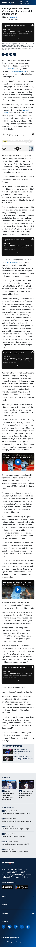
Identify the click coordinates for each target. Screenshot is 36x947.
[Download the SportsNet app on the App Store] (7, 887)
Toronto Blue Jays (8, 68)
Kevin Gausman (13, 262)
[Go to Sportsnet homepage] (8, 3)
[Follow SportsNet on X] (3, 926)
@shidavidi (13, 17)
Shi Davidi (5, 17)
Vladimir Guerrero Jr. (18, 71)
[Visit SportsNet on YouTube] (10, 926)
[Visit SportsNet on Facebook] (16, 926)
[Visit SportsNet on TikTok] (28, 927)
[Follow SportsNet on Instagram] (22, 926)
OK (18, 38)
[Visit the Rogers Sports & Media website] (10, 937)
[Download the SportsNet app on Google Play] (21, 887)
